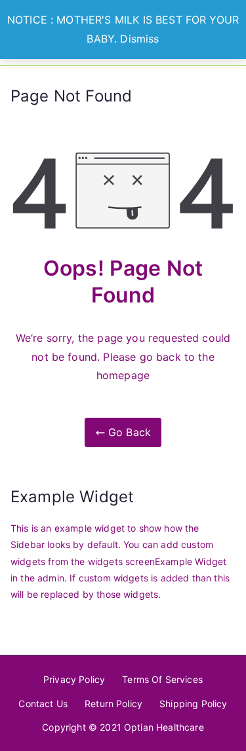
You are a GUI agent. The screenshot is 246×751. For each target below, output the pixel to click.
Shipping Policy (193, 703)
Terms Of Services (162, 679)
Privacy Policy (74, 679)
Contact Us (43, 703)
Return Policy (113, 703)
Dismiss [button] (139, 38)
